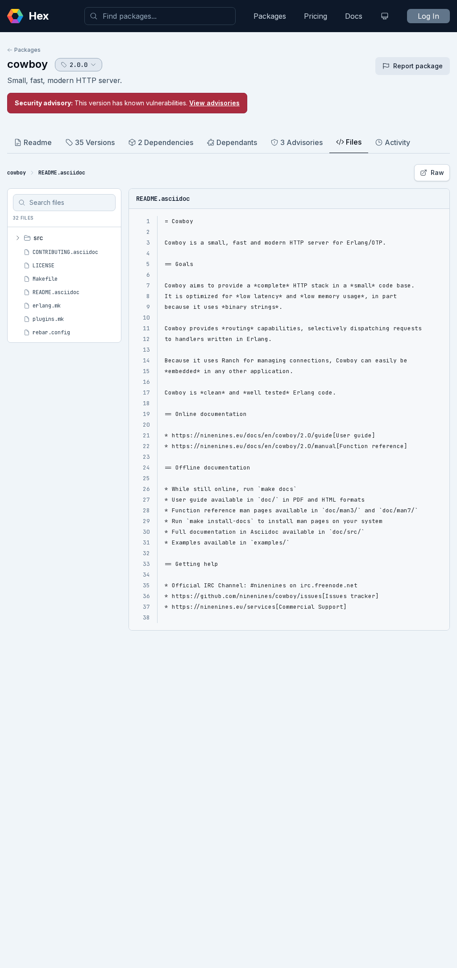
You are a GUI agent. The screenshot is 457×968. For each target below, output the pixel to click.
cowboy (27, 64)
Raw (437, 172)
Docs (353, 16)
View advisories (214, 103)
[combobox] (160, 16)
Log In (428, 16)
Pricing (315, 16)
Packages (269, 16)
